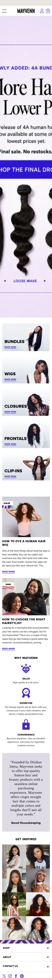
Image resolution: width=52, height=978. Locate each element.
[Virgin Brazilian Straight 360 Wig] (14, 880)
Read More (8, 571)
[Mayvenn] (26, 11)
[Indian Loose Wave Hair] (38, 880)
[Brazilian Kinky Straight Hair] (38, 904)
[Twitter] (4, 976)
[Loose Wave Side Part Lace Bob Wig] (14, 928)
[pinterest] (22, 976)
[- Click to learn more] (26, 0)
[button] (4, 11)
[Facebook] (16, 976)
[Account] (42, 11)
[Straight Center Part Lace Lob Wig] (14, 904)
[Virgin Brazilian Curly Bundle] (38, 856)
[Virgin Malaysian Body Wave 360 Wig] (14, 856)
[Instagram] (10, 976)
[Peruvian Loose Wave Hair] (38, 928)
